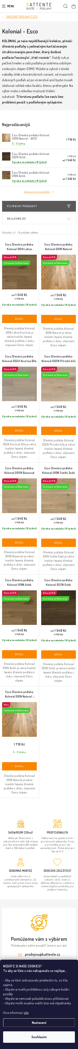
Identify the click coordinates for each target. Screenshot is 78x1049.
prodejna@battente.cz (42, 954)
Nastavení (39, 1023)
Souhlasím (39, 1037)
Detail (19, 319)
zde (26, 1013)
